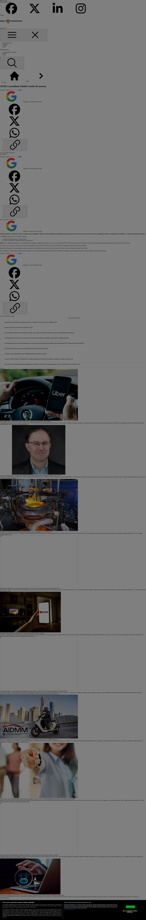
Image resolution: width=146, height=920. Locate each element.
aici (38, 913)
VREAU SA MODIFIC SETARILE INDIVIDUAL (130, 911)
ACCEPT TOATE (130, 906)
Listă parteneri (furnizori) (69, 909)
